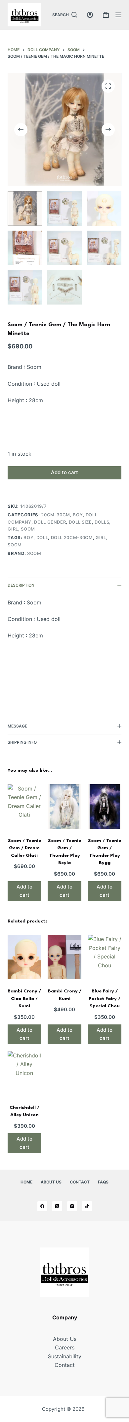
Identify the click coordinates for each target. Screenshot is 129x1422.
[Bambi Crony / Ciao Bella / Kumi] (24, 957)
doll (42, 537)
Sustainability (64, 1356)
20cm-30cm (55, 514)
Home (26, 1182)
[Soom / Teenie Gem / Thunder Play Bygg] (104, 806)
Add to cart (64, 472)
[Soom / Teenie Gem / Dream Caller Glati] (24, 806)
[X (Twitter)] (57, 1206)
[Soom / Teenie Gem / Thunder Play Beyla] (64, 806)
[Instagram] (72, 1206)
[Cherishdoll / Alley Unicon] (24, 1073)
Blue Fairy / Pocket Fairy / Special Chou (104, 998)
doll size (80, 522)
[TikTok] (87, 1206)
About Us (51, 1182)
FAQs (103, 1182)
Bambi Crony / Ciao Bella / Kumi (24, 998)
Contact (80, 1182)
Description (21, 585)
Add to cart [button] (24, 891)
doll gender (50, 522)
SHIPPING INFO (22, 742)
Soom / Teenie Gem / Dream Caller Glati (24, 848)
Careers (64, 1347)
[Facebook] (42, 1206)
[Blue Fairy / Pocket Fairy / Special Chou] (104, 957)
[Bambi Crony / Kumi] (64, 957)
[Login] (90, 15)
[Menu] (118, 15)
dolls (102, 522)
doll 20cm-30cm (72, 537)
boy (78, 514)
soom (28, 529)
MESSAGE (17, 726)
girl (13, 529)
